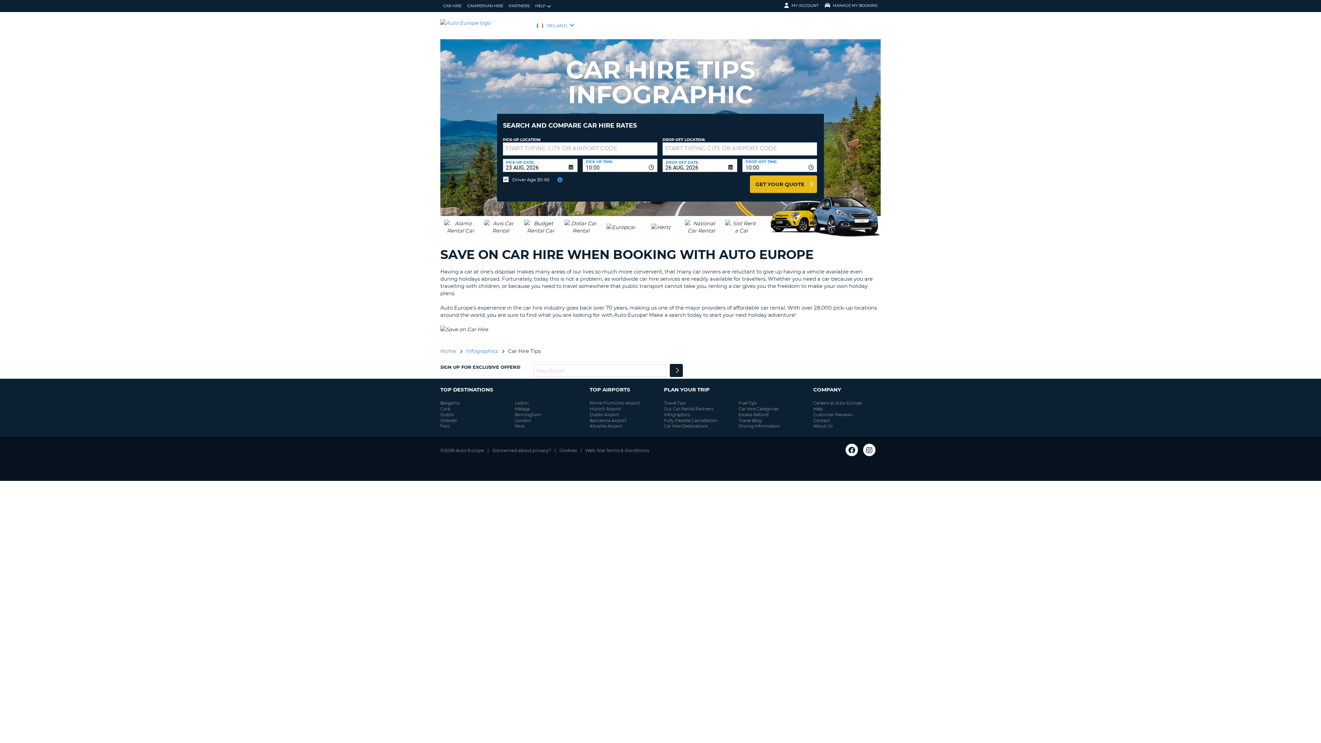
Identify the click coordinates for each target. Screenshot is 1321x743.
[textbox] (580, 148)
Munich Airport (605, 408)
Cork (445, 408)
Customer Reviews (832, 414)
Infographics (677, 414)
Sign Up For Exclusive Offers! (480, 367)
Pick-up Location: (522, 140)
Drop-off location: (684, 140)
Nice (519, 426)
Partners (519, 5)
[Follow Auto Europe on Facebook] (852, 450)
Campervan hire (485, 5)
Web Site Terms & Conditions (617, 450)
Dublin (447, 414)
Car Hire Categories (759, 408)
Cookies (568, 450)
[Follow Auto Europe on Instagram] (869, 450)
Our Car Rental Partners (688, 408)
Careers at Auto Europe (837, 403)
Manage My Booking (855, 5)
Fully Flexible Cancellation (690, 420)
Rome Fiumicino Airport (615, 403)
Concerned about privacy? (521, 450)
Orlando (448, 420)
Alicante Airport (606, 426)
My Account (805, 5)
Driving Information (759, 426)
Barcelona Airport (608, 420)
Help (540, 5)
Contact (821, 420)
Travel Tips (675, 403)
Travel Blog (750, 420)
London (523, 420)
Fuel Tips (748, 403)
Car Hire (452, 5)
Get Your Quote (779, 184)
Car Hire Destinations (686, 426)
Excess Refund (754, 414)
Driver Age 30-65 (530, 179)
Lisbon (522, 403)
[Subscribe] (676, 370)
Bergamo (450, 403)
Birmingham (528, 414)
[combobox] (620, 165)
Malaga (522, 408)
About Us (823, 426)
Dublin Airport (604, 414)
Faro (445, 426)
